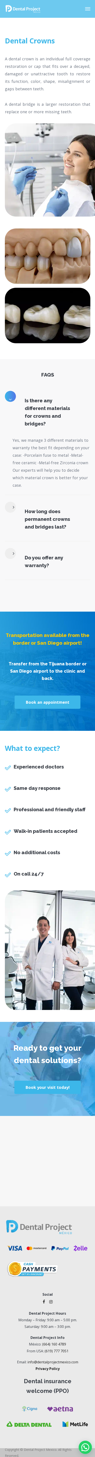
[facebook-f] (44, 1301)
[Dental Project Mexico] (23, 8)
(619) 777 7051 (56, 1351)
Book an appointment (47, 702)
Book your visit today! (47, 1087)
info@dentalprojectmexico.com (52, 1362)
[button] (85, 1447)
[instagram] (51, 1301)
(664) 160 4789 (54, 1344)
